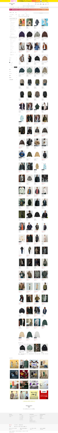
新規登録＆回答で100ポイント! (38, 2)
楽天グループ (43, 2)
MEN (13, 12)
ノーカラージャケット (12, 22)
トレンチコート (12, 25)
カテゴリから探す (21, 417)
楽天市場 (47, 2)
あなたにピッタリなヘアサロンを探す (13, 428)
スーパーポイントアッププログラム (33, 415)
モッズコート (11, 43)
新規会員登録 (41, 415)
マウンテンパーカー (12, 29)
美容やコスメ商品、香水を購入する (23, 428)
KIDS (15, 12)
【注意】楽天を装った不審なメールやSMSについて (29, 401)
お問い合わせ (31, 418)
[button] (22, 348)
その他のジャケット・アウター (13, 52)
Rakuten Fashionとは (32, 416)
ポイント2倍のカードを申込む (33, 428)
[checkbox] (13, 62)
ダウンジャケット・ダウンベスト (13, 31)
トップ (19, 11)
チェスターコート (12, 46)
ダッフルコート (12, 42)
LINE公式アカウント (42, 418)
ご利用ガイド (31, 417)
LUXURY (10, 416)
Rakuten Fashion (11, 415)
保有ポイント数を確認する (42, 428)
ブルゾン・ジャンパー (12, 26)
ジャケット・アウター (12, 18)
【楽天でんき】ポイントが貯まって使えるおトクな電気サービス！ (20, 426)
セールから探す (21, 418)
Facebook (41, 416)
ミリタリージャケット (12, 37)
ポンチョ (11, 49)
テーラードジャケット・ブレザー (13, 20)
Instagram (41, 417)
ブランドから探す (21, 415)
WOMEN (11, 12)
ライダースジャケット (12, 34)
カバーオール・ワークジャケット (13, 39)
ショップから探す (21, 416)
